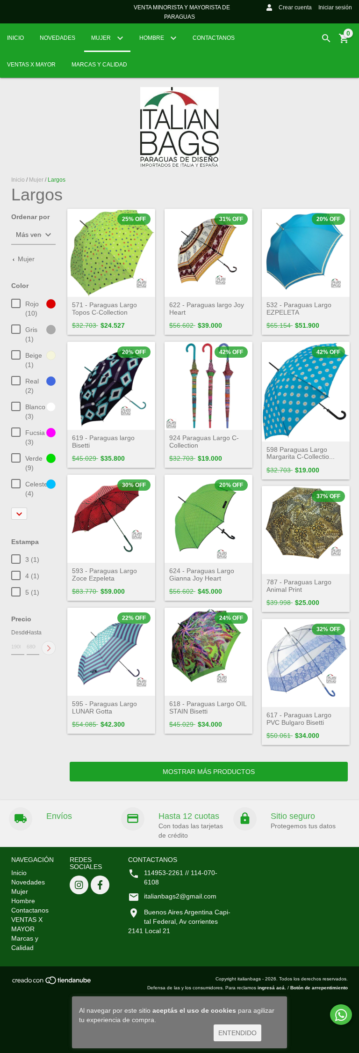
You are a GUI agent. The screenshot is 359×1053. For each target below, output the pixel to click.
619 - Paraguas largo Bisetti (103, 441)
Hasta (33, 632)
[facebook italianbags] (100, 885)
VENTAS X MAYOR (31, 64)
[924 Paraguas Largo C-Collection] (208, 386)
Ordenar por (30, 217)
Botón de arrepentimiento (319, 987)
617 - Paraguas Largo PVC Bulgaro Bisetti (298, 719)
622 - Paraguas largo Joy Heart (206, 309)
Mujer (101, 38)
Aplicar (49, 648)
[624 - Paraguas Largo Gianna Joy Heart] (208, 519)
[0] (344, 41)
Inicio (15, 38)
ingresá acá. (272, 987)
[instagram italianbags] (79, 885)
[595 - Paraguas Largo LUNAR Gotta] (111, 652)
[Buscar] (326, 38)
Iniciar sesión (335, 7)
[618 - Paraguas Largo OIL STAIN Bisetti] (208, 652)
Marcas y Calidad (99, 64)
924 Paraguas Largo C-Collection (204, 441)
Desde (17, 632)
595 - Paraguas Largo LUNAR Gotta (104, 707)
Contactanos (214, 38)
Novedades (57, 38)
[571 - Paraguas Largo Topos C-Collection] (111, 253)
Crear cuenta (295, 7)
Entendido (237, 1033)
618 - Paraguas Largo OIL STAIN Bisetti (207, 707)
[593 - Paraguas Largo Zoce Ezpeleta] (111, 519)
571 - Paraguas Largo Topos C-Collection (104, 309)
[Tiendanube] (52, 983)
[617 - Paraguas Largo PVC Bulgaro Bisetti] (306, 663)
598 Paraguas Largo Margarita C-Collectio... (300, 453)
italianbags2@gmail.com (180, 896)
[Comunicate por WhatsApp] (341, 1014)
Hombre (152, 38)
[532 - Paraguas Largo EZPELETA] (306, 253)
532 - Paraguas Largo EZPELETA (298, 309)
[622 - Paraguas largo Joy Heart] (208, 253)
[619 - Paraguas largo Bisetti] (111, 386)
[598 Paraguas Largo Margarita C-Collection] (306, 392)
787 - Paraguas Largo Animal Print (298, 586)
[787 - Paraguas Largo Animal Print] (306, 530)
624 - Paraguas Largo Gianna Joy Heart (201, 574)
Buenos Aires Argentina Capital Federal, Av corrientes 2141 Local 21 (179, 921)
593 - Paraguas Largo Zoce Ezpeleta (104, 574)
